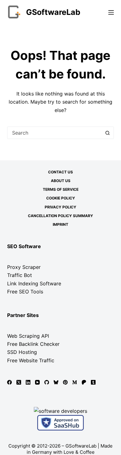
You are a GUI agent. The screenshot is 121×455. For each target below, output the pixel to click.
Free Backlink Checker (33, 344)
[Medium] (74, 382)
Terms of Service (60, 189)
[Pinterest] (65, 382)
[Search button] (108, 133)
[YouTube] (37, 382)
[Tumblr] (93, 382)
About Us (60, 180)
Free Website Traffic (30, 360)
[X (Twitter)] (18, 382)
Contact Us (60, 172)
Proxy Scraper (24, 267)
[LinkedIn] (28, 382)
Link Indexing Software (34, 283)
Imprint (60, 224)
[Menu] (111, 12)
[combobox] (54, 133)
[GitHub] (46, 382)
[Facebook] (9, 382)
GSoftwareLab (53, 12)
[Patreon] (84, 382)
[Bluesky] (56, 382)
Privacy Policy (60, 207)
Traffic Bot (19, 275)
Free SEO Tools (25, 291)
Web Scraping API (28, 336)
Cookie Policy (60, 198)
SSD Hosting (22, 352)
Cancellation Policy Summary (60, 215)
